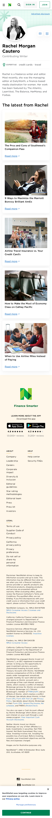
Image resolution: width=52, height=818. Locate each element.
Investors (11, 511)
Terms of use (12, 526)
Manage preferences (26, 805)
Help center (34, 456)
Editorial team (13, 498)
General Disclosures (31, 703)
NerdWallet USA (28, 779)
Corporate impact (11, 471)
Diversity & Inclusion (12, 478)
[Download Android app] (35, 426)
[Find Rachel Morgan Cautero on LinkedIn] (47, 33)
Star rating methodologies (14, 492)
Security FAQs (35, 461)
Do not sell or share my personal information (13, 561)
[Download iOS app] (15, 426)
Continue (26, 813)
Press (9, 502)
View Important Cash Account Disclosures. (22, 718)
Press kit (10, 507)
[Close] (48, 789)
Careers (10, 465)
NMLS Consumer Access (16, 610)
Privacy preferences (12, 550)
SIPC (37, 692)
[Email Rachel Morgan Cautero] (40, 33)
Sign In (30, 4)
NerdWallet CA (28, 785)
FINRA (31, 692)
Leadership (12, 461)
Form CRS (10, 699)
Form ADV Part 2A (24, 699)
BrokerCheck (32, 706)
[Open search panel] (19, 5)
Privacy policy (13, 538)
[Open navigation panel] (3, 4)
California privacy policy (13, 543)
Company (11, 456)
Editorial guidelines (11, 485)
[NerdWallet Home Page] (10, 4)
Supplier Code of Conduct (15, 532)
